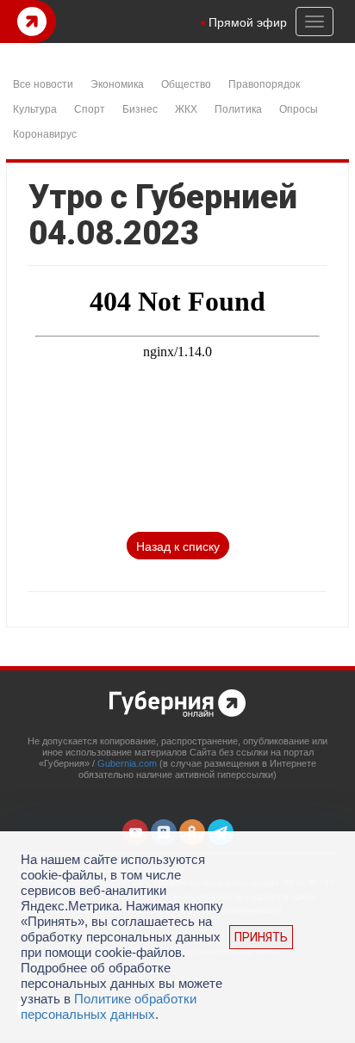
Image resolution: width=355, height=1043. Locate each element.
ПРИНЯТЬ (261, 937)
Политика (238, 108)
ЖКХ (186, 108)
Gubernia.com (127, 763)
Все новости (43, 83)
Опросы (298, 108)
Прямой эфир (248, 21)
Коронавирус (45, 133)
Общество (186, 83)
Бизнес (140, 108)
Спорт (89, 108)
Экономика (117, 83)
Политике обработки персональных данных (108, 1006)
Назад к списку (178, 545)
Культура (35, 108)
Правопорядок (264, 83)
